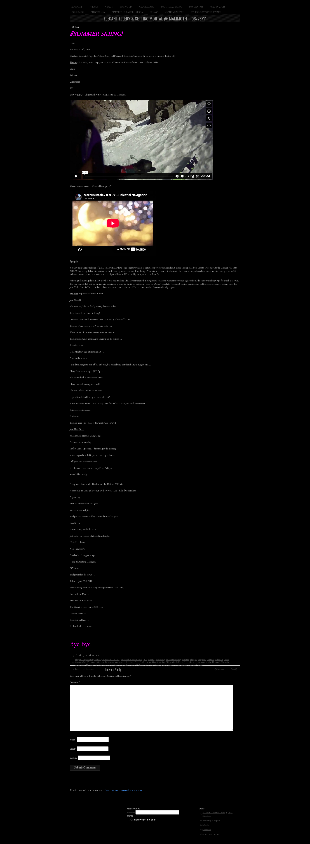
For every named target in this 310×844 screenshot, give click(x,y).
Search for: (131, 812)
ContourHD (102, 662)
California (219, 659)
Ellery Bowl (139, 662)
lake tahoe (193, 662)
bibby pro (193, 659)
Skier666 (153, 665)
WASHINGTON (217, 7)
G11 (167, 662)
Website (73, 758)
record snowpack (128, 665)
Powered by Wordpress (211, 820)
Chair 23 (85, 662)
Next (233, 669)
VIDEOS (108, 7)
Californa (210, 659)
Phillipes (114, 665)
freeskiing (161, 662)
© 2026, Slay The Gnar (211, 834)
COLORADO (77, 12)
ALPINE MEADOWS (174, 12)
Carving (78, 662)
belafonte (185, 659)
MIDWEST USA (98, 12)
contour (93, 662)
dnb (125, 662)
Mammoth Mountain (220, 662)
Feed (77, 669)
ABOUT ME (77, 7)
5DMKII (151, 659)
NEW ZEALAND (146, 7)
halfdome (179, 662)
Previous (220, 669)
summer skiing (174, 665)
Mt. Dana (89, 665)
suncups (184, 665)
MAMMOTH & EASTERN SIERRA (127, 12)
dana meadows (117, 662)
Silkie (147, 665)
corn (109, 662)
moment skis (80, 665)
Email (73, 748)
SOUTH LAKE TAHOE (171, 7)
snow (165, 665)
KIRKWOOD (126, 7)
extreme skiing (150, 662)
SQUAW (154, 12)
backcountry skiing (173, 659)
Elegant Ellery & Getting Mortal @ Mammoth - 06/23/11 (97, 659)
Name (73, 739)
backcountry (160, 659)
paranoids (106, 665)
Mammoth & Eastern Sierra (131, 659)
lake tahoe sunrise (204, 662)
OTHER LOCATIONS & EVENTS (206, 12)
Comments (90, 669)
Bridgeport (202, 659)
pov (119, 665)
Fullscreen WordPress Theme (214, 812)
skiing (159, 665)
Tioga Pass (191, 665)
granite (172, 662)
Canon (226, 659)
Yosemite (199, 665)
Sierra (141, 665)
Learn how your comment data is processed (123, 790)
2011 (145, 659)
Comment (75, 682)
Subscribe (206, 825)
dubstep (131, 662)
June (186, 662)
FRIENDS (94, 7)
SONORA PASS (196, 7)
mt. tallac (98, 665)
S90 (137, 665)
